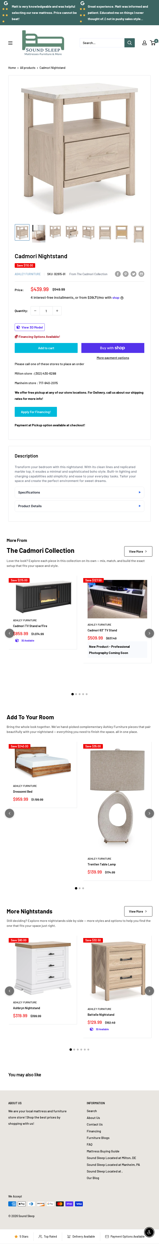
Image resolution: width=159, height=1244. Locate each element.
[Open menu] (10, 43)
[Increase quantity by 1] (57, 310)
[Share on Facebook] (118, 274)
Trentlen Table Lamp (102, 864)
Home (12, 67)
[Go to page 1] (72, 694)
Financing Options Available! (39, 336)
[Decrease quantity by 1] (35, 310)
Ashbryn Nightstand (26, 1008)
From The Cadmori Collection (88, 274)
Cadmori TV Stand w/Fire (30, 626)
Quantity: (21, 311)
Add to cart (46, 348)
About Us (93, 1118)
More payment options (113, 358)
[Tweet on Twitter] (133, 274)
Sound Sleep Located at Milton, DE (111, 1158)
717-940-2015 (48, 383)
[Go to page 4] (83, 694)
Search (92, 1111)
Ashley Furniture (28, 274)
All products (27, 67)
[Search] (129, 42)
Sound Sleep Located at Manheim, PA (113, 1164)
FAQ (89, 1144)
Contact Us (95, 1124)
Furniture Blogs (98, 1138)
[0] (152, 42)
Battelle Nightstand (101, 1014)
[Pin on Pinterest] (126, 274)
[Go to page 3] (80, 694)
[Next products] (149, 633)
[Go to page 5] (87, 694)
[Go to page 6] (88, 1049)
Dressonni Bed (22, 791)
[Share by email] (141, 274)
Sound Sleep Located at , (105, 1171)
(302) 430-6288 (45, 373)
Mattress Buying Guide (103, 1151)
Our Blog (93, 1178)
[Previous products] (9, 633)
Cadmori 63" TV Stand (102, 630)
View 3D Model (32, 327)
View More (136, 551)
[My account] (144, 43)
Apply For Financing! (36, 412)
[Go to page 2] (76, 694)
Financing (94, 1131)
